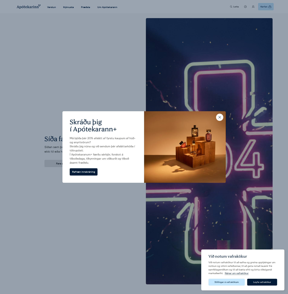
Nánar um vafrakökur (237, 273)
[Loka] (219, 117)
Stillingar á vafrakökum (227, 282)
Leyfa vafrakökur (262, 282)
